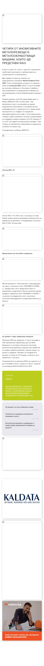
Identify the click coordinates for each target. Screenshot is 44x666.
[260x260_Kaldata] (22, 518)
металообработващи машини (17, 393)
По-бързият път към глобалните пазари (19, 407)
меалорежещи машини (22, 391)
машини (8, 391)
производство (11, 395)
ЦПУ (31, 395)
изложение (27, 386)
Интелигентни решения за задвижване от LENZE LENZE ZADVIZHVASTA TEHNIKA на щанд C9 (20, 425)
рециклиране (23, 395)
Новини (8, 379)
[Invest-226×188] (22, 469)
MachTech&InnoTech (13, 386)
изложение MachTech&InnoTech (18, 388)
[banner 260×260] (22, 640)
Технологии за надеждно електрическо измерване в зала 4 (19, 415)
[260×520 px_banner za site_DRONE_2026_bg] (22, 522)
